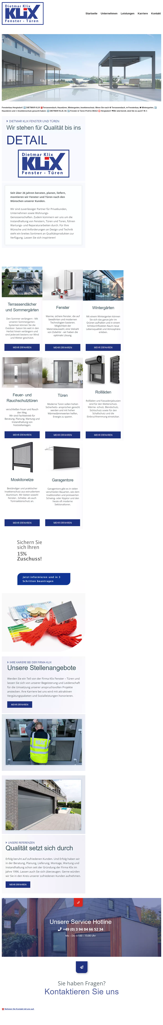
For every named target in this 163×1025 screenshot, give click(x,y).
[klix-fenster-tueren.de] (23, 13)
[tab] (15, 261)
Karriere (143, 13)
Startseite (91, 13)
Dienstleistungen (41, 261)
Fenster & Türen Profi (15, 261)
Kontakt (156, 13)
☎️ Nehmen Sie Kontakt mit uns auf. (18, 1009)
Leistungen (127, 13)
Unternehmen (109, 13)
